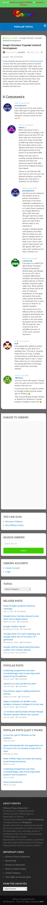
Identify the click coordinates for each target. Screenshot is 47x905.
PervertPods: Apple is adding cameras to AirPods (21, 692)
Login (7, 572)
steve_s (22, 127)
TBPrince (19, 378)
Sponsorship (10, 861)
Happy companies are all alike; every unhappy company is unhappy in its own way (23, 702)
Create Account (12, 568)
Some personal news (12, 782)
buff (16, 344)
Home (7, 38)
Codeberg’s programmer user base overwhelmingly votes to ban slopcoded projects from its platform (21, 673)
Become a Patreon (14, 521)
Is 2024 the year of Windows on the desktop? (19, 736)
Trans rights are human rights (18, 877)
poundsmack (21, 106)
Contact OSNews (13, 873)
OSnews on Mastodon (15, 865)
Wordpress (27, 822)
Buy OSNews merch (14, 525)
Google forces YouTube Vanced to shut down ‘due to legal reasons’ (21, 617)
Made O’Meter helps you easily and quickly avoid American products (22, 760)
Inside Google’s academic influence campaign (19, 607)
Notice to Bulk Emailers (15, 869)
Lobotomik (27, 261)
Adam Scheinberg (35, 819)
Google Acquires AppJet (14, 626)
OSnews (15, 899)
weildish (21, 52)
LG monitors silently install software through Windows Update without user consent (23, 713)
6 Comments (17, 57)
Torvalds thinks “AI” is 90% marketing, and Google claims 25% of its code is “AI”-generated (21, 637)
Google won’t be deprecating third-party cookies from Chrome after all (21, 648)
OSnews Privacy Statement (15, 808)
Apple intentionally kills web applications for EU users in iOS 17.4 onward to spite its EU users (23, 748)
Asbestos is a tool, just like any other (19, 684)
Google (15, 38)
